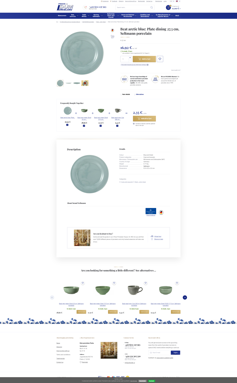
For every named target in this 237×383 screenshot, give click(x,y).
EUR (171, 1)
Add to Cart (81, 312)
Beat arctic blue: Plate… (67, 117)
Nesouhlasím (142, 381)
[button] (106, 53)
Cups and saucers (127, 182)
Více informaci (133, 381)
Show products (150, 215)
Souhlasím (151, 381)
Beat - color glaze (101, 22)
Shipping (121, 1)
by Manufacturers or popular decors (70, 22)
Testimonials (141, 1)
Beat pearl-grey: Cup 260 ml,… (117, 118)
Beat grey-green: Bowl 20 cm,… (84, 118)
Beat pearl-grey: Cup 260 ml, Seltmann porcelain (134, 304)
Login (165, 1)
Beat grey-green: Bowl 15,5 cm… (101, 118)
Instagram (106, 1)
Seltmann (146, 166)
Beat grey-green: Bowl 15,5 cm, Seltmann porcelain (103, 304)
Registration (158, 1)
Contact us (149, 1)
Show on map (158, 239)
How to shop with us (130, 1)
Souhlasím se (160, 358)
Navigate (85, 362)
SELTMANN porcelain (88, 22)
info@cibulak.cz (130, 363)
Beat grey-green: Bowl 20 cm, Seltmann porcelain (71, 304)
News (58, 343)
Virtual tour (157, 236)
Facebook (114, 1)
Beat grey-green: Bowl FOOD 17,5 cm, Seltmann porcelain (166, 304)
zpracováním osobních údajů (165, 358)
